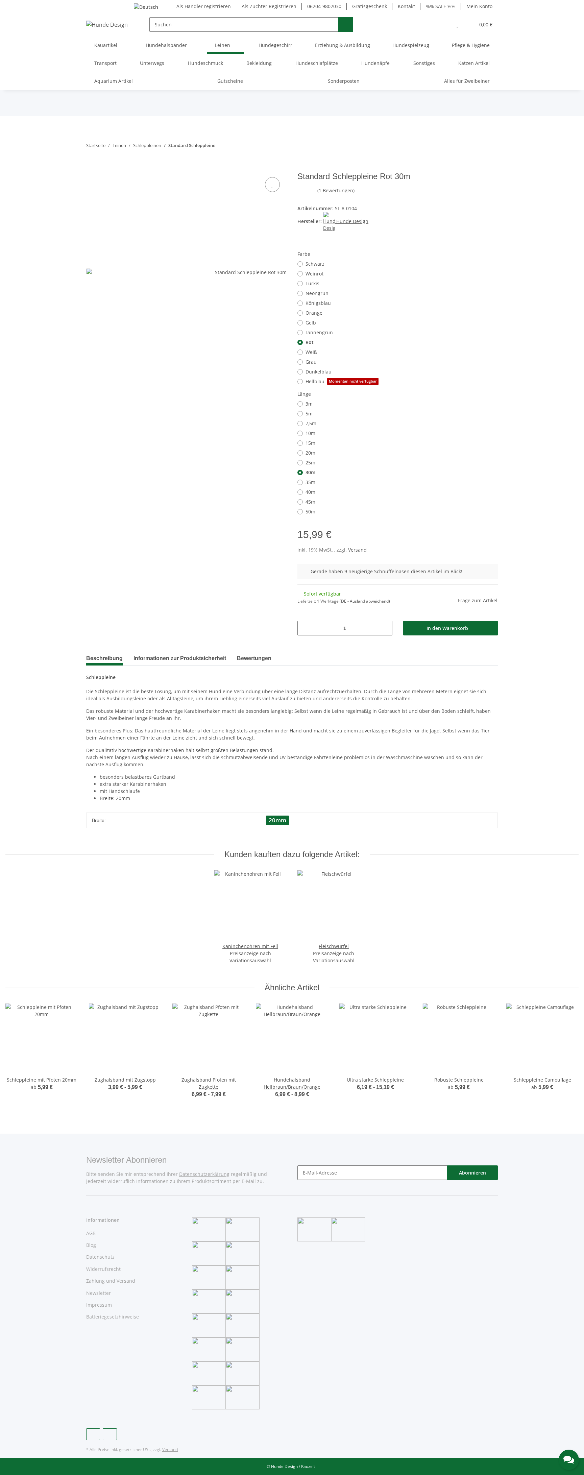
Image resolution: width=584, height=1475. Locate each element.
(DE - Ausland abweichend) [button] (365, 601)
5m (309, 413)
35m (310, 482)
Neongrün (317, 293)
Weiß (311, 352)
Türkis (312, 283)
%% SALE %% (441, 6)
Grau (311, 362)
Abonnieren (472, 1172)
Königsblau (318, 303)
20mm (277, 820)
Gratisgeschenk (369, 6)
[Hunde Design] (107, 24)
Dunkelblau (319, 371)
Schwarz (315, 264)
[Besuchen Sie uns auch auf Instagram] (110, 1434)
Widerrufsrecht (103, 1269)
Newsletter (98, 1293)
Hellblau (341, 381)
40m (310, 492)
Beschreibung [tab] (104, 658)
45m (310, 502)
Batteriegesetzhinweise (112, 1316)
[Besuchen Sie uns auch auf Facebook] (93, 1434)
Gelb (311, 322)
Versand (357, 550)
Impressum (99, 1305)
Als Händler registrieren (203, 6)
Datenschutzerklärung (204, 1174)
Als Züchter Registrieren (269, 6)
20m (310, 453)
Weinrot (314, 273)
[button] (443, 24)
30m (310, 472)
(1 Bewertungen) (336, 190)
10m (310, 433)
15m (310, 443)
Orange (314, 313)
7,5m (311, 423)
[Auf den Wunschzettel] (272, 184)
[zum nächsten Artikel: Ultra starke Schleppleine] (490, 145)
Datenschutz (100, 1257)
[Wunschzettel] (457, 24)
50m (310, 511)
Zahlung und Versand (110, 1281)
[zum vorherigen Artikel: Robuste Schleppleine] (476, 145)
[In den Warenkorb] (91, 168)
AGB (91, 1233)
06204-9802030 (324, 6)
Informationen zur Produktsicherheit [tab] (179, 658)
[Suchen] (345, 24)
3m (309, 404)
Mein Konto (479, 6)
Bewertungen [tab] (254, 658)
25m (310, 462)
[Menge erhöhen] (385, 628)
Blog (91, 1245)
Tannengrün (319, 332)
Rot (310, 342)
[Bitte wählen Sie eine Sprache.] (150, 6)
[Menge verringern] (305, 628)
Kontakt (406, 6)
